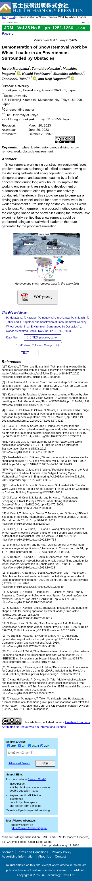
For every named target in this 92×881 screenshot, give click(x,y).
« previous (10, 22)
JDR (46, 745)
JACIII (35, 745)
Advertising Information (18, 856)
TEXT (25, 352)
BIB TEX (42, 337)
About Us (44, 856)
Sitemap (7, 852)
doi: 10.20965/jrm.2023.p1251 (66, 35)
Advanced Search (19, 763)
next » (84, 22)
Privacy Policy (61, 852)
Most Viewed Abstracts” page (29, 828)
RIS (37, 345)
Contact (60, 856)
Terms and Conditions (32, 852)
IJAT (24, 745)
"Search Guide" (37, 779)
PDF (43, 297)
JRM (12, 17)
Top (4, 17)
